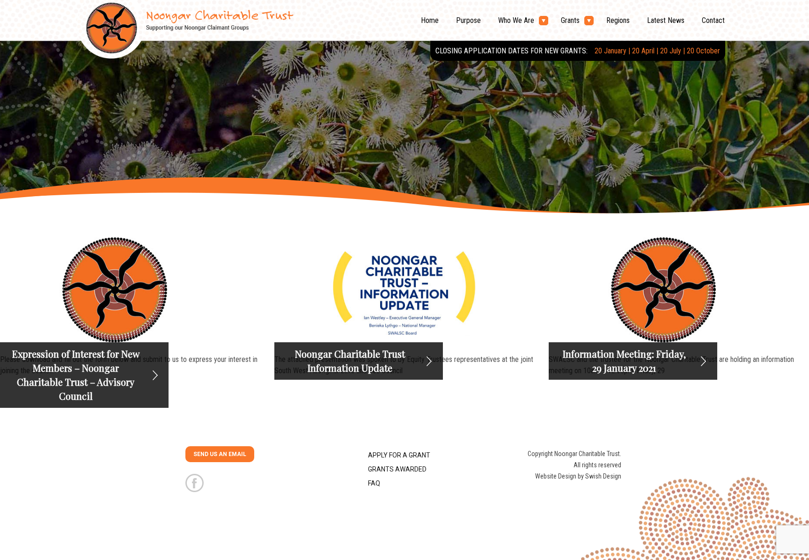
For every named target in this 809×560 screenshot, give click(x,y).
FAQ (374, 483)
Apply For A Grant (399, 455)
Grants (570, 20)
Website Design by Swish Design (578, 476)
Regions (618, 20)
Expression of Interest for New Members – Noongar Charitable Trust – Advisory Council (76, 374)
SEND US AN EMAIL (219, 454)
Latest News (665, 20)
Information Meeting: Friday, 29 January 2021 (624, 360)
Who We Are (516, 20)
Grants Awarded (397, 469)
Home (430, 20)
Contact (713, 20)
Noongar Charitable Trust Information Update (350, 360)
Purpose (468, 20)
